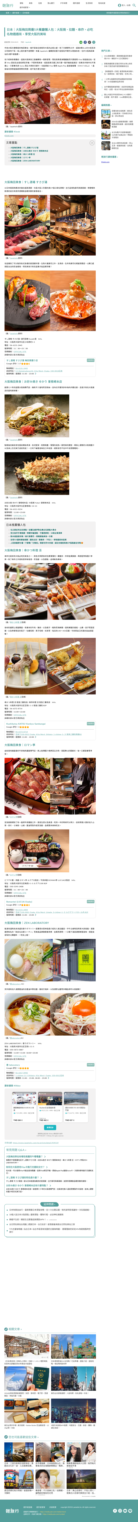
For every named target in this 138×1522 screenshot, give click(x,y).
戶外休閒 (63, 3)
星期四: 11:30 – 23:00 (25, 374)
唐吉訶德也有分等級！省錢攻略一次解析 (18, 1492)
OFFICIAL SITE (20, 352)
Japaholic (28, 42)
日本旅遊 (25, 13)
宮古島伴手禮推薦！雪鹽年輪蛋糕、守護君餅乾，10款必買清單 (36, 533)
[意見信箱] (125, 1511)
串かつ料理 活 (16, 622)
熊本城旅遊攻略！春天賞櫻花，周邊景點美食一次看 (31, 536)
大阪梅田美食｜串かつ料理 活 (22, 154)
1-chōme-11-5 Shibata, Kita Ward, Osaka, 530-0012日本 (40, 1075)
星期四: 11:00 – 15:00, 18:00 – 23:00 (31, 1078)
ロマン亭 (13, 817)
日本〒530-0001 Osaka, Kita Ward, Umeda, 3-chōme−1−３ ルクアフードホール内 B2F (52, 912)
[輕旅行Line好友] (130, 1511)
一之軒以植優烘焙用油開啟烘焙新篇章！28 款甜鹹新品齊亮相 (118, 80)
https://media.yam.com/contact (54, 1514)
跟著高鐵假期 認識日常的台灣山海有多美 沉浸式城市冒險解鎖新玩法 (118, 65)
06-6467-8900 (22, 1073)
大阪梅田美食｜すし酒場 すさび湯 (24, 148)
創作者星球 (24, 7)
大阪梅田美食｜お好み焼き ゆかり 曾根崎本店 (29, 151)
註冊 (128, 5)
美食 (30, 3)
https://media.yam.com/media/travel (53, 1512)
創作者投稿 (28, 1507)
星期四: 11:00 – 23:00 (25, 915)
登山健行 (51, 3)
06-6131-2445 (22, 368)
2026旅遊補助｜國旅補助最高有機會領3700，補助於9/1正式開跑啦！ (118, 57)
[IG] (120, 1511)
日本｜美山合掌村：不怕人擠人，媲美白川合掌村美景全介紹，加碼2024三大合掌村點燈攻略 (81, 1492)
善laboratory (15, 984)
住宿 (40, 3)
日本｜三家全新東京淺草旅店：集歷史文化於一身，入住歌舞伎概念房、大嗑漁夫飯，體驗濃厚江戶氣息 (18, 1465)
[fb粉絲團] (115, 1511)
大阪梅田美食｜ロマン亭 (20, 157)
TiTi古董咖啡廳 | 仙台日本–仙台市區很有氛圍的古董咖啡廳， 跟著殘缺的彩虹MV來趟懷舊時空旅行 (50, 1230)
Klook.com (9, 136)
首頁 (7, 13)
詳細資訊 (90, 360)
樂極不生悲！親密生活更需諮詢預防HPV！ (27, 1220)
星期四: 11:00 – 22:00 (25, 737)
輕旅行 (8, 5)
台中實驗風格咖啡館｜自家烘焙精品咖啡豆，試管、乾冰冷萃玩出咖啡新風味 (118, 88)
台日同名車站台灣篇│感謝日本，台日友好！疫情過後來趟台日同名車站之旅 (42, 1224)
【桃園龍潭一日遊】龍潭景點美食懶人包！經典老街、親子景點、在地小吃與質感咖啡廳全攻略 (118, 73)
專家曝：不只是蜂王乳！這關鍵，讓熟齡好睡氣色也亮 (50, 1492)
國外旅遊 (76, 3)
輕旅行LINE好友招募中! (122, 13)
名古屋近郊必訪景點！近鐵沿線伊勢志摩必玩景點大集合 (33, 530)
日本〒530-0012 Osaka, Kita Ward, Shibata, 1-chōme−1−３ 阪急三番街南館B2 (49, 734)
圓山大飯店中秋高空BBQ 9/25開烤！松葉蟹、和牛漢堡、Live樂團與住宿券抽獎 (118, 96)
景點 (21, 3)
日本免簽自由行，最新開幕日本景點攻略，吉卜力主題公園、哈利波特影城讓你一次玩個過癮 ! (49, 1210)
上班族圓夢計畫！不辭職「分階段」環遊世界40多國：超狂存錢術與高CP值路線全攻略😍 (46, 543)
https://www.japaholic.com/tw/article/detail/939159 (36, 1143)
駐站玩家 (101, 3)
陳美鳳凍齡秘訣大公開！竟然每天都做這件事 (81, 1465)
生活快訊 (89, 3)
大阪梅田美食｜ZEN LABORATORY (25, 161)
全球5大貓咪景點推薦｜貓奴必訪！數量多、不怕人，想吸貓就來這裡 (38, 540)
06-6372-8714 (22, 732)
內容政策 (52, 1507)
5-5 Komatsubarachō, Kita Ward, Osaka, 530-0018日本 (39, 371)
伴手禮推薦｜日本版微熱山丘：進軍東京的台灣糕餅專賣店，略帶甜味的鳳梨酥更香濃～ (50, 1465)
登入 (123, 5)
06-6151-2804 (22, 910)
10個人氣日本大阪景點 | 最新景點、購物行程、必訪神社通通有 (36, 1215)
